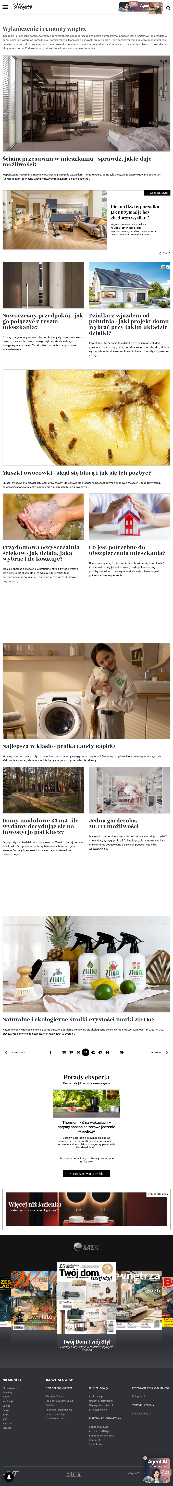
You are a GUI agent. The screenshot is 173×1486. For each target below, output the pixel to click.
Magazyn (7, 1423)
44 (107, 1052)
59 (122, 1052)
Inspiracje (8, 1401)
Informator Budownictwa (59, 1409)
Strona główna (10, 1388)
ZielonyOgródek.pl (55, 1414)
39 (71, 1052)
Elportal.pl (94, 1440)
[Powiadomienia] (9, 1477)
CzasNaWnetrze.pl (55, 1418)
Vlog (5, 1419)
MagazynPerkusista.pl (101, 1405)
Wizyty (6, 1397)
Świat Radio (95, 1444)
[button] (160, 253)
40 (78, 1052)
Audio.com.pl (96, 1396)
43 (100, 1052)
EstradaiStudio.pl (98, 1409)
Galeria (6, 1405)
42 (93, 1052)
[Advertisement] (86, 614)
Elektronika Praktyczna (101, 1435)
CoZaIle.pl (51, 1405)
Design (6, 1410)
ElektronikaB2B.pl (98, 1426)
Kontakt (7, 1427)
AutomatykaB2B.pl (99, 1431)
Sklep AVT (133, 1473)
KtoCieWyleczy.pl (141, 1413)
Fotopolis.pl (138, 1396)
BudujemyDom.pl (55, 1396)
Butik (5, 1414)
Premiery (7, 1392)
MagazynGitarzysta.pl (101, 1401)
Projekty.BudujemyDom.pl (60, 1401)
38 (64, 1052)
